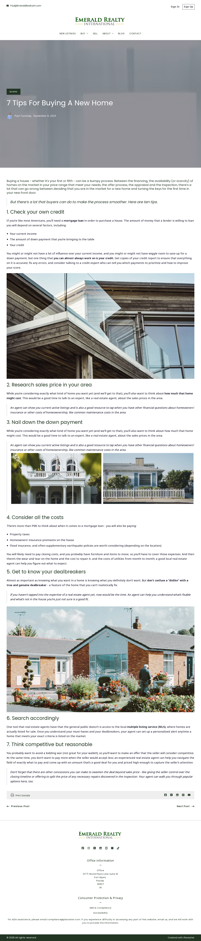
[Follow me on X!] (94, 848)
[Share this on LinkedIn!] (177, 795)
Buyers (13, 91)
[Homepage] (100, 20)
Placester (189, 937)
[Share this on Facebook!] (165, 795)
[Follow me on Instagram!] (88, 848)
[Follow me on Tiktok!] (118, 848)
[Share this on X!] (171, 795)
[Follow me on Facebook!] (83, 848)
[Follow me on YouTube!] (106, 848)
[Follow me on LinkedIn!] (100, 848)
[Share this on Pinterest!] (183, 795)
